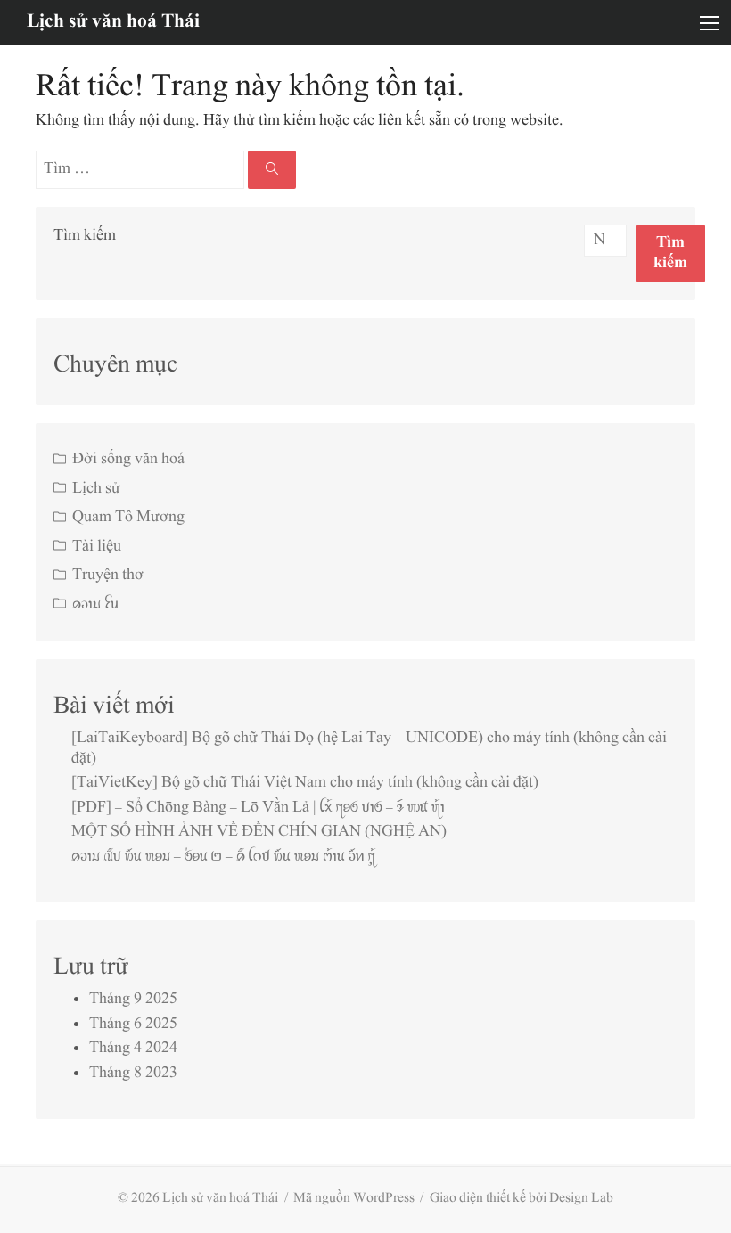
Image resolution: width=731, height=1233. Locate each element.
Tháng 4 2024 (133, 1048)
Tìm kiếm (84, 236)
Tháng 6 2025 (133, 1024)
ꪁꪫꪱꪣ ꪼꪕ (95, 605)
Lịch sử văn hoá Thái (113, 22)
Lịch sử (96, 489)
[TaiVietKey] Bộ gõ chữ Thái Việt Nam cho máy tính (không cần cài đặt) (304, 783)
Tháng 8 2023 (133, 1073)
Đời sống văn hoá (128, 459)
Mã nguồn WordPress (354, 1198)
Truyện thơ (108, 575)
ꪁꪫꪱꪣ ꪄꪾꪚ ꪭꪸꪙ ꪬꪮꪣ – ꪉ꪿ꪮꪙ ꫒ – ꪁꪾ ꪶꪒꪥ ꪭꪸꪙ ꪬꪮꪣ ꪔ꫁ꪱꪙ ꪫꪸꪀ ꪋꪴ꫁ (223, 857)
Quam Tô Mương (128, 517)
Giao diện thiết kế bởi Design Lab (521, 1198)
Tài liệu (96, 547)
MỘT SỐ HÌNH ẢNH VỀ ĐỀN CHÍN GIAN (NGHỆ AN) (259, 832)
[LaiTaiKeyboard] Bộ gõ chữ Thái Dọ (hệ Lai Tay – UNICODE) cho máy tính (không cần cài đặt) (369, 749)
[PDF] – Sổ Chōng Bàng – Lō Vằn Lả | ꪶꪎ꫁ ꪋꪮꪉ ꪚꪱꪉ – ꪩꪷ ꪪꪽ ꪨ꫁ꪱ (258, 808)
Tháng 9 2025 (133, 999)
